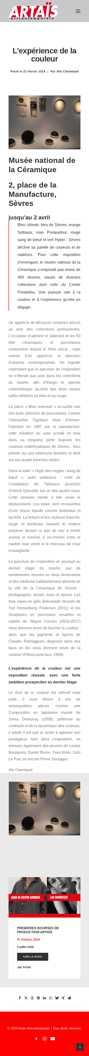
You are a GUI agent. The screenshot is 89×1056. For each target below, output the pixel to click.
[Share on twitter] (26, 998)
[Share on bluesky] (57, 998)
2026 (36, 939)
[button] (78, 11)
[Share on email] (69, 998)
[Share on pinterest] (38, 998)
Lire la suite (32, 957)
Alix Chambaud (67, 71)
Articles (26, 939)
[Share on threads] (32, 998)
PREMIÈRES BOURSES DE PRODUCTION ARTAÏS (38, 930)
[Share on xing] (63, 998)
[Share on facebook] (20, 998)
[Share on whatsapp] (51, 998)
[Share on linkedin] (44, 998)
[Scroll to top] (80, 1047)
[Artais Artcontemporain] (33, 11)
